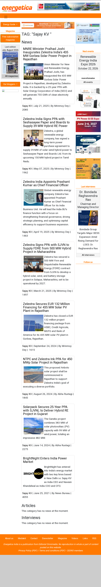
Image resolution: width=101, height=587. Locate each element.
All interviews (88, 255)
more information (88, 78)
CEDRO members (75, 550)
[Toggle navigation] (5, 17)
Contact (34, 538)
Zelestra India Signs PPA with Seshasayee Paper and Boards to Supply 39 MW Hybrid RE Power (46, 122)
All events (88, 82)
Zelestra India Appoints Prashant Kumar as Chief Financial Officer (46, 183)
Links (85, 538)
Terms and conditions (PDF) (52, 550)
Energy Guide (9, 24)
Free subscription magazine (10, 38)
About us (9, 538)
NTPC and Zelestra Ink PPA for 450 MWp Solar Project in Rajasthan (47, 360)
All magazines (11, 76)
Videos (75, 538)
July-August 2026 (10, 50)
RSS (94, 538)
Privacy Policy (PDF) (27, 550)
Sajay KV (27, 105)
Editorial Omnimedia (48, 544)
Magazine (62, 538)
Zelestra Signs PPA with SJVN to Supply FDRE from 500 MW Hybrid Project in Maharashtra (47, 248)
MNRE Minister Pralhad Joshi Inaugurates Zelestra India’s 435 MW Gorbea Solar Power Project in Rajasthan (47, 54)
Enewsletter (47, 538)
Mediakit (22, 538)
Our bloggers (9, 84)
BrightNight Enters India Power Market (45, 460)
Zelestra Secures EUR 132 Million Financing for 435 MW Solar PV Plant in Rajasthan (46, 307)
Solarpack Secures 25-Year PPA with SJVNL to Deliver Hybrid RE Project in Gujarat (45, 410)
